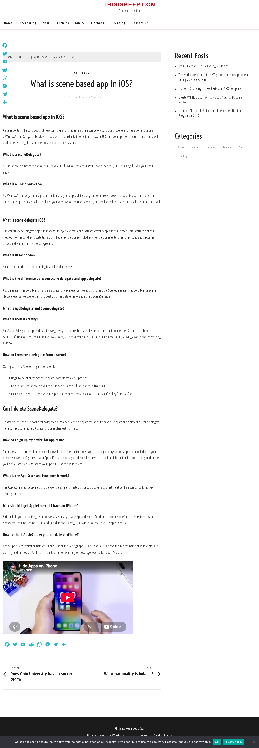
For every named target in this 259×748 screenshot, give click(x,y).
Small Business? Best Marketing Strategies (203, 66)
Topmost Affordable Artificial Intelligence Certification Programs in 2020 (209, 113)
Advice (80, 23)
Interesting (27, 23)
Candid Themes (163, 735)
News (46, 23)
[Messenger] (5, 86)
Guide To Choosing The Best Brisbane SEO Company (209, 88)
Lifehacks (98, 23)
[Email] (5, 62)
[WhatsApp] (5, 78)
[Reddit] (5, 70)
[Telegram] (5, 94)
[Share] (5, 102)
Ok (217, 741)
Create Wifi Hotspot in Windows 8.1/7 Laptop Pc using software (210, 99)
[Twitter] (5, 53)
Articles (63, 23)
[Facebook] (5, 45)
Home (8, 23)
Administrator (92, 97)
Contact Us (140, 23)
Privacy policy (233, 741)
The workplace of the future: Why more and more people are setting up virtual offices (214, 77)
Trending (118, 23)
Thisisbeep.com (129, 5)
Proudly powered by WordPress (106, 735)
